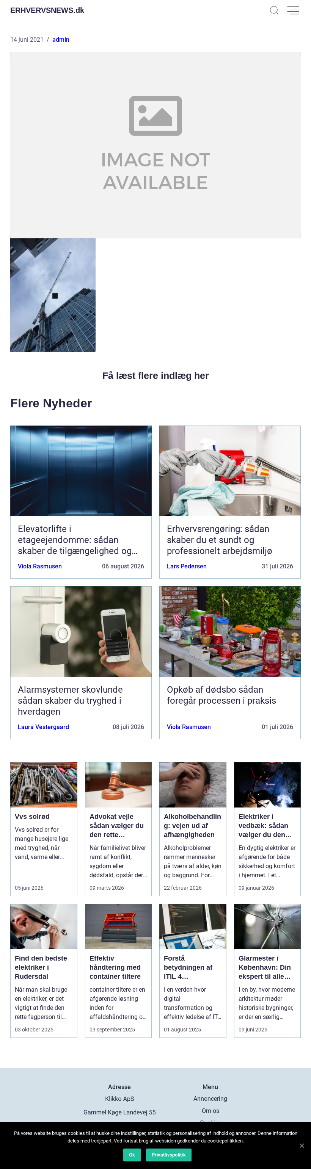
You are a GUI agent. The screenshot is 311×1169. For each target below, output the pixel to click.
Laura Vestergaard (43, 727)
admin (60, 39)
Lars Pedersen (187, 566)
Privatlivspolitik (169, 1155)
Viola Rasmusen (40, 566)
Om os (210, 1110)
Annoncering (210, 1098)
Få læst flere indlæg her (155, 375)
